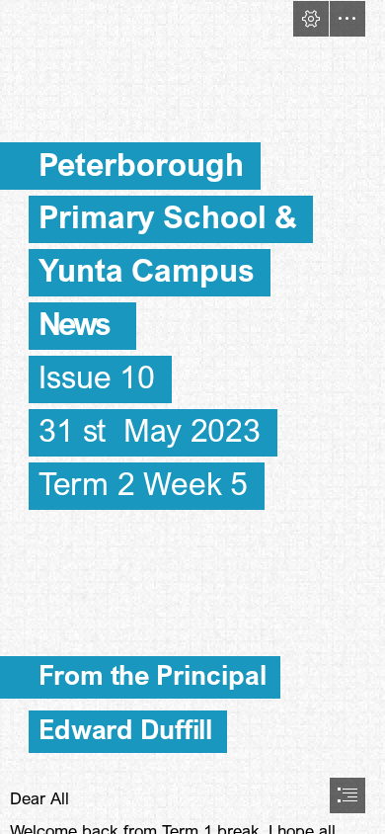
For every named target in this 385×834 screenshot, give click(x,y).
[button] (311, 19)
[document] (192, 417)
